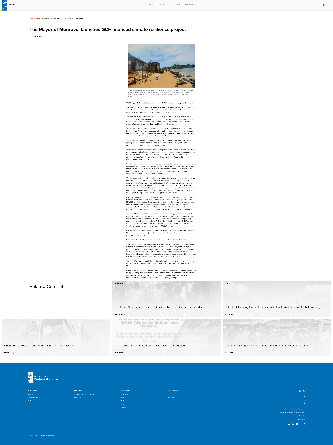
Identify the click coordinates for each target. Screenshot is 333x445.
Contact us (171, 401)
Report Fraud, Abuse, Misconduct (295, 409)
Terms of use (301, 419)
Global (324, 5)
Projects (123, 408)
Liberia (12, 5)
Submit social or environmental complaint (292, 412)
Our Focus (77, 398)
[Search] (304, 397)
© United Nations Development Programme (41, 436)
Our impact (176, 5)
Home (32, 18)
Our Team (31, 401)
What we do (164, 5)
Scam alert (302, 416)
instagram (297, 424)
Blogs (122, 398)
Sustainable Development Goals (84, 394)
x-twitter (300, 424)
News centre (125, 394)
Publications (124, 401)
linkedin (293, 424)
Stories (123, 404)
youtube (289, 424)
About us (30, 394)
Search (328, 5)
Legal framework (33, 398)
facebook (304, 424)
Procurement (171, 398)
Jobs (169, 394)
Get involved (188, 5)
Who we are (152, 5)
